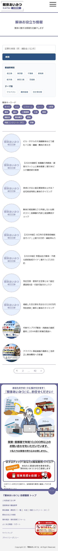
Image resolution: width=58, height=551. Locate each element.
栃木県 (9, 79)
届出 (15, 112)
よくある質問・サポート (11, 524)
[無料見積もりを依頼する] (46, 528)
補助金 (7, 117)
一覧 (19, 510)
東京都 (20, 73)
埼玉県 (9, 73)
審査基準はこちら (10, 489)
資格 (29, 117)
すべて (7, 106)
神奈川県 (20, 79)
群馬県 (40, 73)
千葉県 (30, 73)
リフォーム (27, 106)
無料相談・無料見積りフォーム (13, 519)
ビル (17, 106)
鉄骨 (32, 122)
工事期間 (25, 112)
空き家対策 (37, 92)
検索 (7, 56)
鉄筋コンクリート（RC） (15, 122)
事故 (6, 112)
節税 (44, 112)
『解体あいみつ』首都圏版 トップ (19, 495)
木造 (35, 112)
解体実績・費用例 (8, 510)
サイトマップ (7, 533)
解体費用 (18, 117)
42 (35, 370)
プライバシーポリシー (10, 537)
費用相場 (24, 92)
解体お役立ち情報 (8, 514)
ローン (40, 106)
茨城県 (32, 79)
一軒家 (50, 106)
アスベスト (11, 92)
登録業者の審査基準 (9, 505)
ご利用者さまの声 (8, 500)
